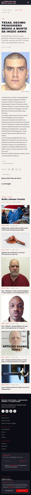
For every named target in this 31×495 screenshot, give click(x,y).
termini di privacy (13, 465)
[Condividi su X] (16, 169)
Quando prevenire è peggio (9, 423)
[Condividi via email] (20, 169)
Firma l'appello (6, 429)
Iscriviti (3, 432)
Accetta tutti (22, 490)
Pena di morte (5, 418)
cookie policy (11, 487)
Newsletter (5, 446)
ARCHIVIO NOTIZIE (7, 10)
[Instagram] (14, 411)
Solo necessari (9, 490)
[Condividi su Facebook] (12, 169)
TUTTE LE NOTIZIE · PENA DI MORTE (11, 202)
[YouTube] (6, 411)
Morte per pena (6, 420)
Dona (3, 434)
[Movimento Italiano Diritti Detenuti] (7, 479)
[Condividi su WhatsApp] (9, 169)
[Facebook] (10, 411)
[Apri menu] (27, 2)
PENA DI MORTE (19, 10)
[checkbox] (3, 465)
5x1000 (3, 437)
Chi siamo (4, 443)
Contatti (4, 449)
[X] (3, 411)
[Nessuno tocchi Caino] (9, 2)
